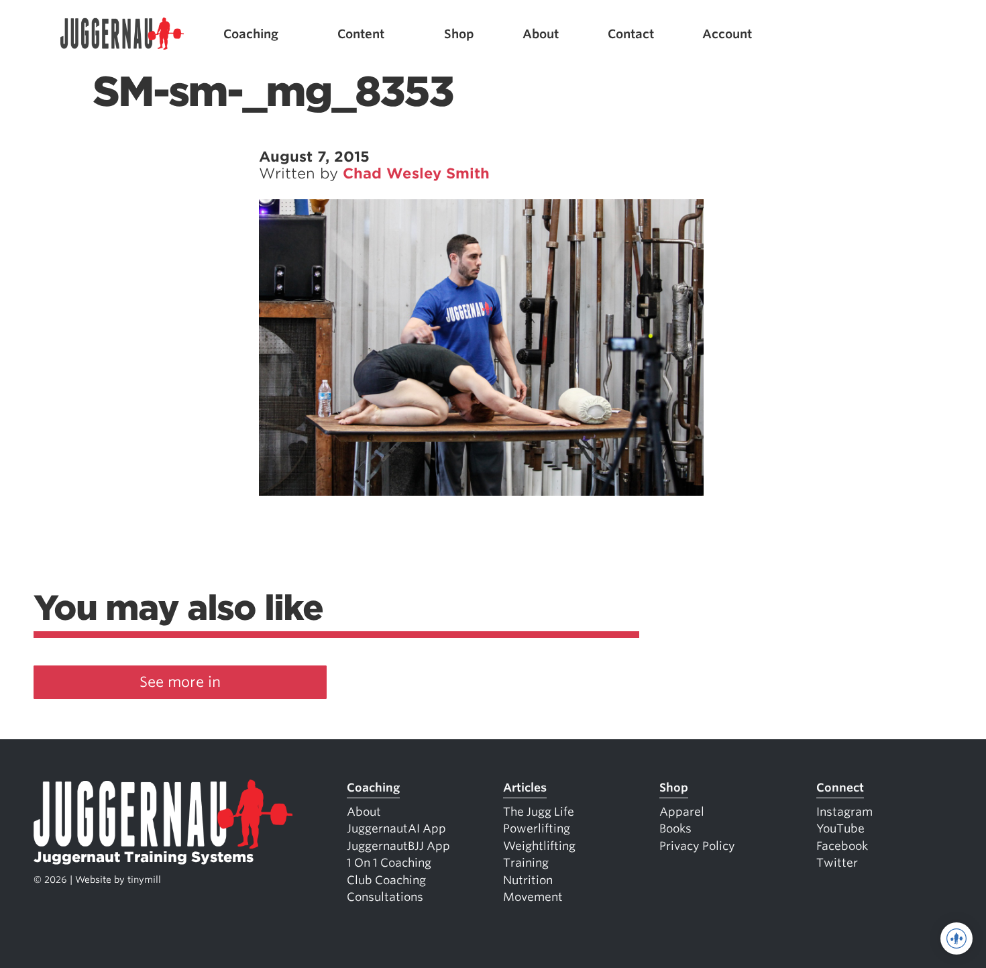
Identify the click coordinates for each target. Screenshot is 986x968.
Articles (525, 787)
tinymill (144, 879)
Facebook (842, 846)
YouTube (840, 828)
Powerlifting (536, 828)
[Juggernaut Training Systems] (122, 34)
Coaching (250, 34)
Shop (459, 34)
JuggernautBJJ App (398, 846)
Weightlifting (539, 846)
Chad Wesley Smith (416, 173)
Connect (840, 787)
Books (675, 828)
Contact (631, 34)
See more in (180, 682)
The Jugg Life (538, 811)
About (541, 34)
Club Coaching (386, 880)
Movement (533, 897)
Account (727, 34)
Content (360, 34)
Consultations (385, 897)
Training (526, 862)
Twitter (837, 862)
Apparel (681, 811)
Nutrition (528, 880)
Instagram (844, 811)
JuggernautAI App (396, 828)
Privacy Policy (697, 846)
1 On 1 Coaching (389, 862)
